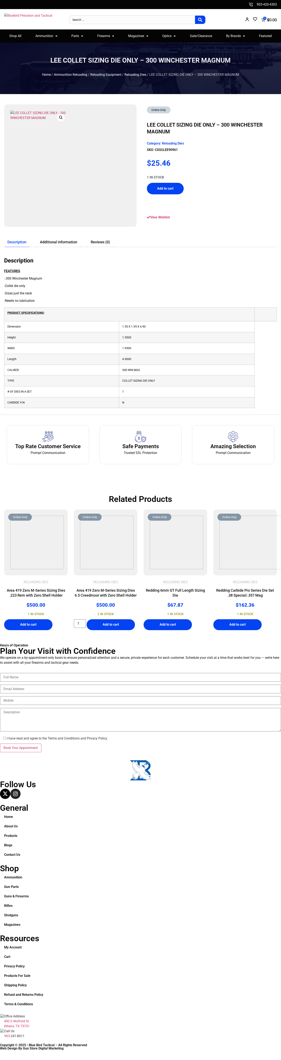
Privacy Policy (14, 966)
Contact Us (12, 855)
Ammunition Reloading (70, 75)
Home (46, 75)
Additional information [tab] (58, 242)
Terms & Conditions (18, 1004)
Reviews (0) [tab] (100, 242)
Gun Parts (11, 887)
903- (7, 1036)
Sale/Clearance (201, 36)
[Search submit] (200, 20)
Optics (167, 36)
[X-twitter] (5, 794)
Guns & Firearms (16, 896)
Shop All (15, 36)
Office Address (14, 1016)
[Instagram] (15, 794)
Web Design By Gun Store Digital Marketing (32, 1048)
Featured (265, 36)
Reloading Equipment (105, 75)
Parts (75, 36)
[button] (61, 117)
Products (10, 836)
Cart (7, 957)
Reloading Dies (135, 75)
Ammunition (44, 36)
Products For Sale (17, 976)
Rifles (8, 906)
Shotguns (11, 915)
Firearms (103, 36)
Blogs (8, 845)
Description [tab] (16, 242)
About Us (11, 826)
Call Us (9, 1031)
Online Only (158, 110)
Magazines (136, 36)
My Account (13, 947)
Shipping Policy (15, 985)
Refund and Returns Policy (23, 995)
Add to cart (165, 188)
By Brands (233, 36)
